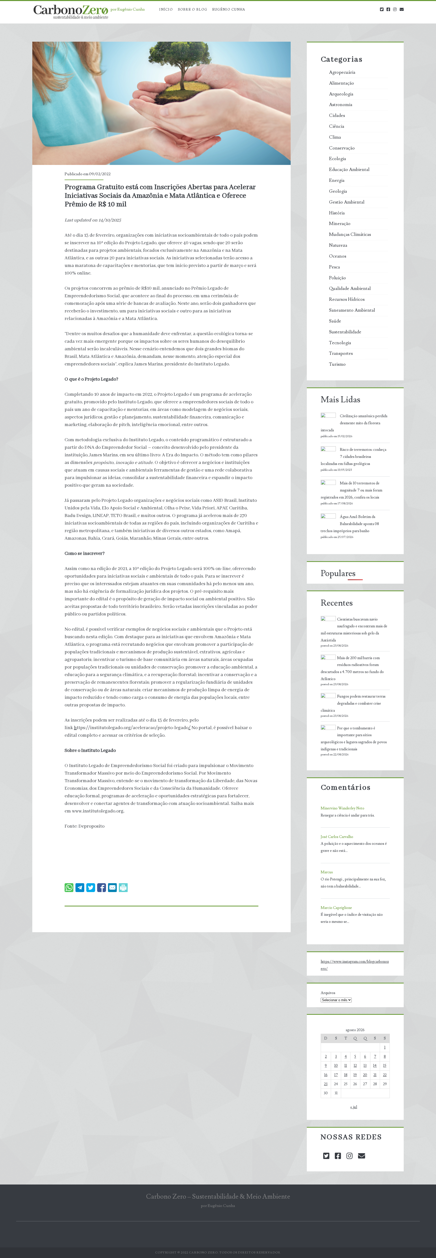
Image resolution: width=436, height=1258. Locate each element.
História (337, 213)
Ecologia (337, 159)
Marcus (327, 872)
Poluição (337, 278)
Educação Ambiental (349, 169)
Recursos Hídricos (347, 299)
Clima (335, 137)
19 (355, 1075)
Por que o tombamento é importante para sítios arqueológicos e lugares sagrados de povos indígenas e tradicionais (354, 739)
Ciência (336, 126)
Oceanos (337, 256)
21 (374, 1075)
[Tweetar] (90, 887)
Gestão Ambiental (346, 202)
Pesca (334, 267)
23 (326, 1084)
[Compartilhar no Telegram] (79, 887)
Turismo (337, 364)
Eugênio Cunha (228, 10)
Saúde (335, 321)
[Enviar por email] (112, 887)
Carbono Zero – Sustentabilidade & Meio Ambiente (218, 1196)
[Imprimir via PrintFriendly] (123, 887)
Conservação (342, 148)
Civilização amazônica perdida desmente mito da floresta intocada (354, 423)
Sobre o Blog (192, 10)
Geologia (338, 191)
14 (375, 1065)
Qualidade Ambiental (350, 288)
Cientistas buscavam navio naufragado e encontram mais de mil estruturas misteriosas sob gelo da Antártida (354, 630)
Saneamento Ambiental (352, 310)
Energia (336, 180)
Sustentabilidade (345, 332)
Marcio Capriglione (336, 907)
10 (336, 1065)
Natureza (338, 245)
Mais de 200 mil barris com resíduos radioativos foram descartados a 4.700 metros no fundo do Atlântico (352, 668)
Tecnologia (340, 343)
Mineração (339, 224)
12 (355, 1065)
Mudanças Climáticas (350, 234)
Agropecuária (342, 72)
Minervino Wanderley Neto (342, 808)
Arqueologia (341, 94)
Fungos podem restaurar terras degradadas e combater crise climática (353, 703)
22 (385, 1075)
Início (166, 10)
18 (345, 1075)
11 (345, 1065)
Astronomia (340, 105)
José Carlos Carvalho (337, 836)
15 (384, 1065)
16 (326, 1075)
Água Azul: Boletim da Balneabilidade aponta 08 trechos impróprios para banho (350, 523)
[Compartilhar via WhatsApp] (69, 887)
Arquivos (328, 993)
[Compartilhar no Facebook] (101, 887)
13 (365, 1065)
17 (336, 1075)
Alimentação (341, 83)
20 (365, 1075)
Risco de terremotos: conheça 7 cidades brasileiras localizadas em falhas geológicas (353, 456)
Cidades (337, 115)
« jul (353, 1107)
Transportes (341, 353)
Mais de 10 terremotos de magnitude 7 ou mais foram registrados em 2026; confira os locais (351, 490)
